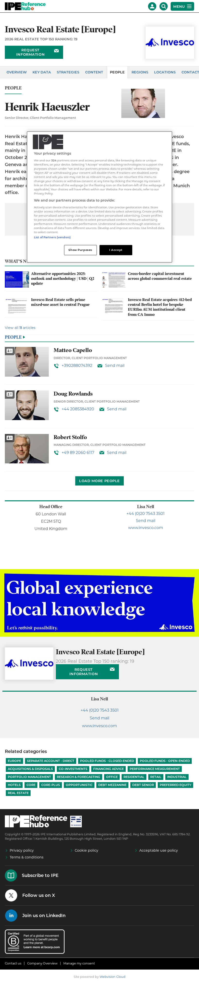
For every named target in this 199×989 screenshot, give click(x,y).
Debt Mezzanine (112, 785)
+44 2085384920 (78, 409)
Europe (14, 761)
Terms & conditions (26, 857)
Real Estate (18, 793)
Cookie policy (86, 850)
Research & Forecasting (78, 777)
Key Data (42, 72)
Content (94, 72)
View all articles (20, 328)
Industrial (177, 777)
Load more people (99, 481)
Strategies (68, 72)
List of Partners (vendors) (52, 237)
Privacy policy (22, 850)
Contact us (13, 963)
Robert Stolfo (70, 437)
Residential (134, 777)
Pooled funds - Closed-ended (107, 761)
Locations (165, 72)
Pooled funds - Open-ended (165, 761)
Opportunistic (79, 785)
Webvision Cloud (112, 977)
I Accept (116, 250)
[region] (99, 197)
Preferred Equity (175, 785)
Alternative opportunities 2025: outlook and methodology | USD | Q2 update (62, 278)
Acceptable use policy (158, 850)
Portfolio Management (29, 777)
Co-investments (73, 769)
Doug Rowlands (73, 393)
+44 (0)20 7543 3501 (145, 513)
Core (30, 785)
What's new (19, 261)
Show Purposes (80, 250)
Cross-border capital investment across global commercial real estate (160, 276)
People (117, 72)
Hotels (14, 785)
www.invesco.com (145, 527)
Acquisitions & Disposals (30, 769)
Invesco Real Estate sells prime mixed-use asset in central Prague (60, 302)
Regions (140, 72)
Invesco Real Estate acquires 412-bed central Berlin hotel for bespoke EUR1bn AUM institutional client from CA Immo (160, 307)
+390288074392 (77, 365)
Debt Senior (143, 785)
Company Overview (42, 963)
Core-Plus (50, 785)
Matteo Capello (73, 350)
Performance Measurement (155, 769)
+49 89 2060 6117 (78, 452)
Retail (155, 777)
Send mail (114, 365)
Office (112, 777)
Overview (17, 72)
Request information (30, 52)
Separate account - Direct (50, 761)
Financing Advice (108, 769)
